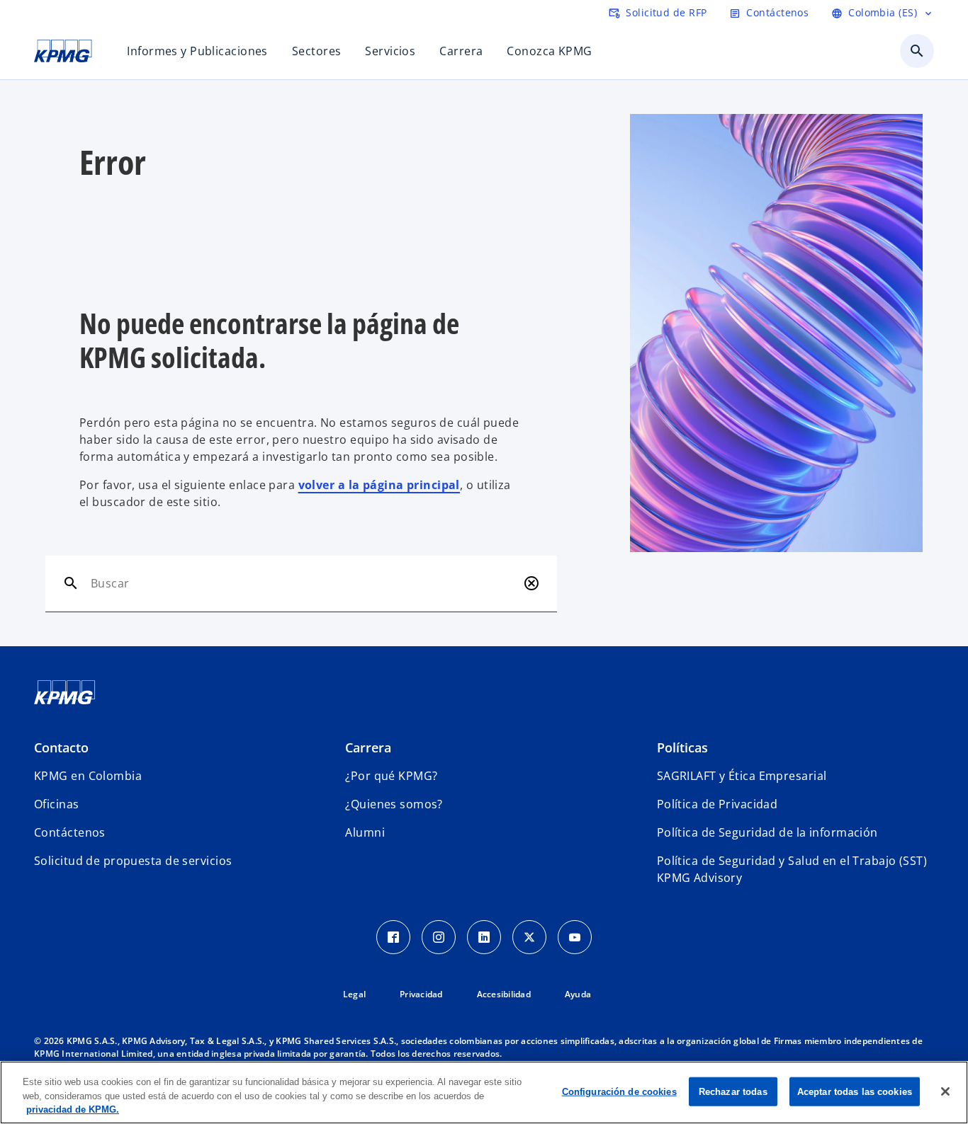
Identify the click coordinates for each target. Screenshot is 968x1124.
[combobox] (304, 583)
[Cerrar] (945, 1091)
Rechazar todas (733, 1091)
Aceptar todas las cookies (854, 1091)
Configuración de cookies (619, 1091)
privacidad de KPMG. (72, 1109)
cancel (531, 583)
